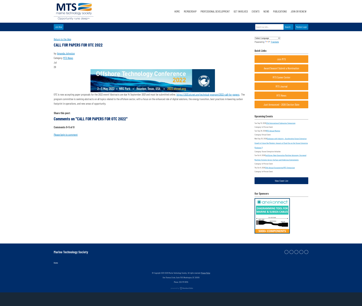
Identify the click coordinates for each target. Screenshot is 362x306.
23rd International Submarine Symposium (280, 123)
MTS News (68, 58)
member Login (301, 27)
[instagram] (301, 252)
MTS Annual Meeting (273, 131)
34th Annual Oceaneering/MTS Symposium (280, 167)
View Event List (281, 180)
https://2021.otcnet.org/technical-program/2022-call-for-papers (207, 94)
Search (287, 27)
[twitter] (291, 252)
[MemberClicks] (73, 11)
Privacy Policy (205, 273)
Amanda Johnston (66, 53)
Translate (275, 41)
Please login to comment (66, 134)
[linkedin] (296, 252)
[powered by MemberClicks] (181, 288)
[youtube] (306, 252)
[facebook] (286, 252)
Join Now (58, 27)
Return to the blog (62, 39)
